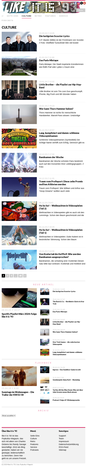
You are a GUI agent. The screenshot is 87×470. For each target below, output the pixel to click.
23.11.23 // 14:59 (46, 251)
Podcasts (7, 20)
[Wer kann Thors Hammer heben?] (44, 334)
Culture (26, 16)
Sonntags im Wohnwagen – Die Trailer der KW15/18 (18, 393)
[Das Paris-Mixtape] (44, 314)
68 (20, 275)
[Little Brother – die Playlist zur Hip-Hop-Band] (44, 324)
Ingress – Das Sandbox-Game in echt (67, 370)
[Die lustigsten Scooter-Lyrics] (44, 293)
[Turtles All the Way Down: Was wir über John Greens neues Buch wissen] (44, 392)
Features (50, 16)
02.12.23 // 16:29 (46, 227)
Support (62, 436)
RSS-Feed (63, 447)
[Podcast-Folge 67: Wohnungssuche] (44, 402)
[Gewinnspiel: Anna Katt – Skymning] (44, 382)
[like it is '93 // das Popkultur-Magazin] (43, 7)
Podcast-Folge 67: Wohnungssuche (66, 400)
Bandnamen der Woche (51, 157)
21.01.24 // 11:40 (46, 57)
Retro (38, 16)
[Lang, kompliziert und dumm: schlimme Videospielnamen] (44, 354)
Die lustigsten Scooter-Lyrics (54, 36)
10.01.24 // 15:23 (46, 106)
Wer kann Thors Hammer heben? (56, 108)
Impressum (64, 441)
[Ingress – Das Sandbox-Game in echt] (44, 372)
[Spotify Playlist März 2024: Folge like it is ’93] (19, 306)
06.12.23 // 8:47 (46, 203)
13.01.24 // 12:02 (46, 81)
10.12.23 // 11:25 (46, 178)
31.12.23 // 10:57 (46, 130)
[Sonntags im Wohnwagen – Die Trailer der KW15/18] (19, 384)
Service (63, 16)
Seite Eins (12, 16)
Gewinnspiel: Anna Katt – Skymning (66, 380)
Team (61, 438)
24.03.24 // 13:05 (46, 33)
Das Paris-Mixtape (48, 60)
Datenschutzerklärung (69, 444)
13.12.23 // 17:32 (46, 154)
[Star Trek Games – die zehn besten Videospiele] (44, 344)
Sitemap (62, 450)
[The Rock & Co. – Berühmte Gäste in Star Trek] (44, 303)
